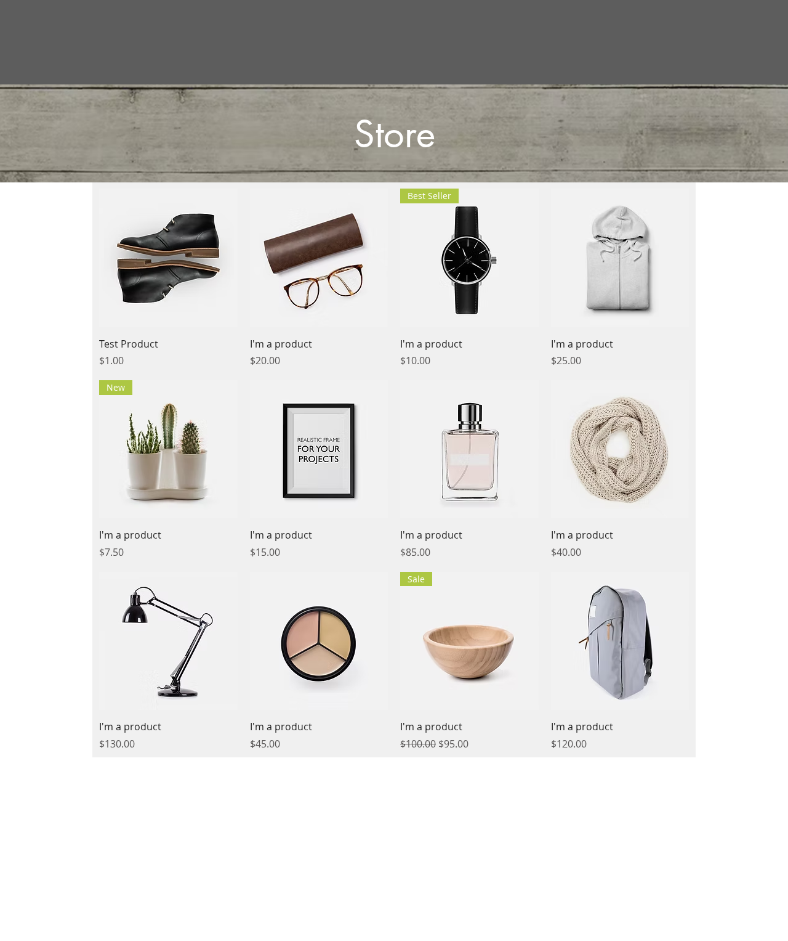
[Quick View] (168, 258)
